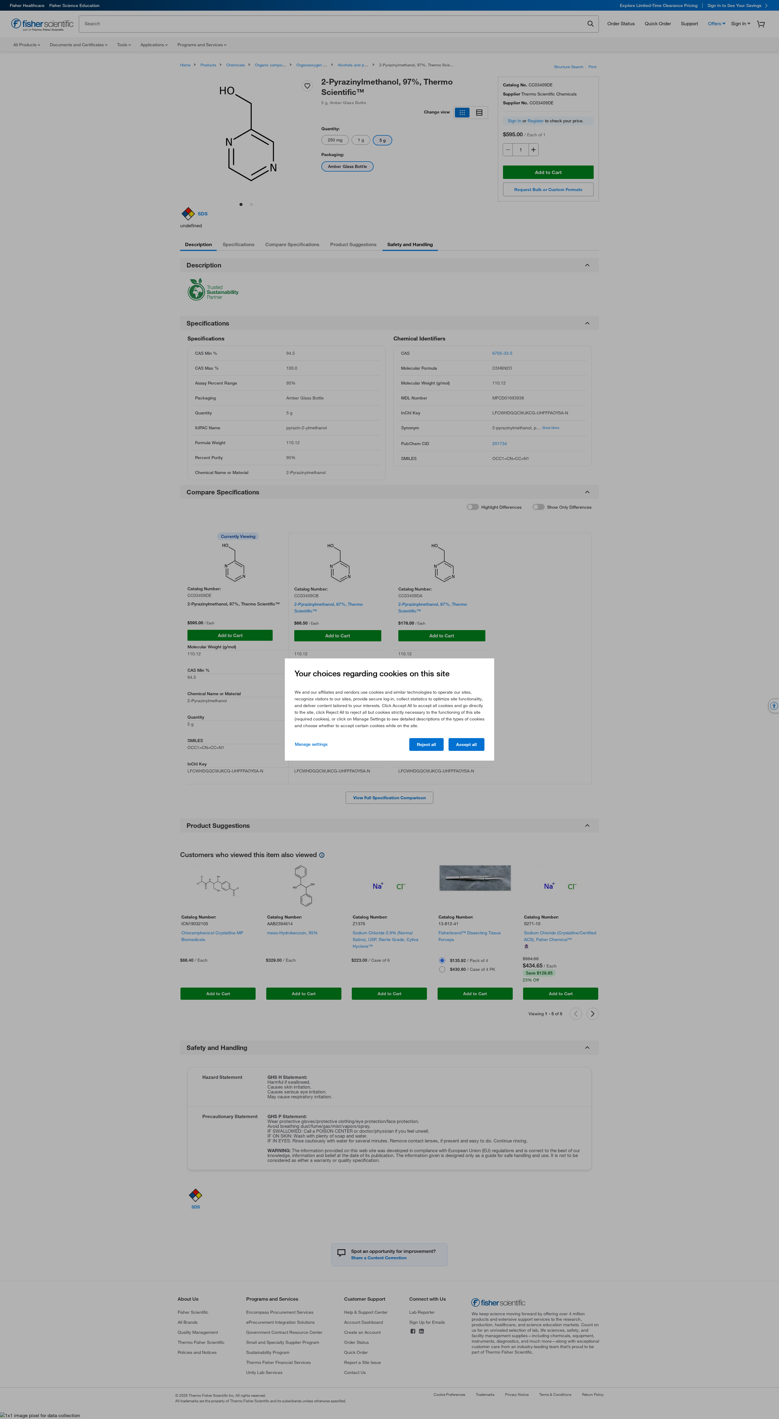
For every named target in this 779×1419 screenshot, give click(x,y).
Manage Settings (311, 744)
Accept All (466, 744)
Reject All (426, 744)
